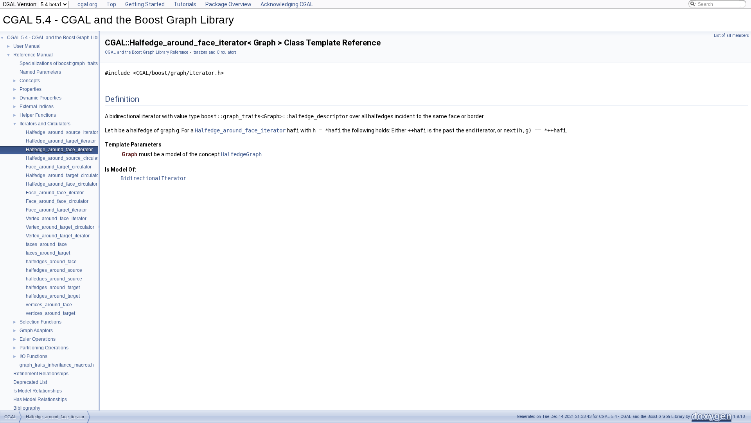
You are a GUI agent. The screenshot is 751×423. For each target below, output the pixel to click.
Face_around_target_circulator (59, 167)
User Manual (27, 46)
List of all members (731, 35)
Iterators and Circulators (45, 124)
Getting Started (145, 4)
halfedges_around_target (53, 287)
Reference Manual (33, 55)
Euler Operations (38, 339)
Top (111, 4)
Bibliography (26, 408)
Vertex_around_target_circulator (60, 227)
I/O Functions (33, 356)
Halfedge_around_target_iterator (61, 141)
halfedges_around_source (54, 270)
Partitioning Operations (44, 348)
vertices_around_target (50, 313)
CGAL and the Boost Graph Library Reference (146, 52)
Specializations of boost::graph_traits (59, 63)
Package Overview (228, 4)
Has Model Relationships (40, 399)
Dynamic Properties (40, 98)
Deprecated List (30, 382)
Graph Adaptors (36, 330)
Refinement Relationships (40, 373)
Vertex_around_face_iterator (56, 218)
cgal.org (87, 4)
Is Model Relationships (37, 391)
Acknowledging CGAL (287, 4)
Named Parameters (40, 72)
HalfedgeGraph (241, 154)
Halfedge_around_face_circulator (61, 184)
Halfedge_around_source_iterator (62, 132)
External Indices (37, 106)
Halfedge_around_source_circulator (64, 158)
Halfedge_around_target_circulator (63, 175)
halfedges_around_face (51, 261)
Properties (30, 89)
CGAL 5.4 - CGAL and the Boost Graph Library (56, 37)
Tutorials (185, 4)
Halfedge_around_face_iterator (59, 149)
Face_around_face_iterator (55, 192)
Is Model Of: (120, 169)
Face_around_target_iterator (56, 210)
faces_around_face (46, 244)
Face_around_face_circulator (57, 201)
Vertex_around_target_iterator (58, 236)
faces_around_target (48, 253)
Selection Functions (40, 322)
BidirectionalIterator (153, 178)
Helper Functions (38, 115)
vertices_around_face (49, 304)
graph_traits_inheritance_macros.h (57, 365)
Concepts (30, 80)
